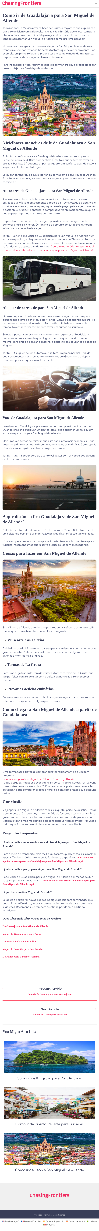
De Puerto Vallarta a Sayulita (19, 941)
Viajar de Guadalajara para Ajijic (22, 933)
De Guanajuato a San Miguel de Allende (25, 926)
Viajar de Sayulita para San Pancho (23, 949)
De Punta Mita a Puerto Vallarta (21, 956)
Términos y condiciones (54, 1215)
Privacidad (38, 1215)
